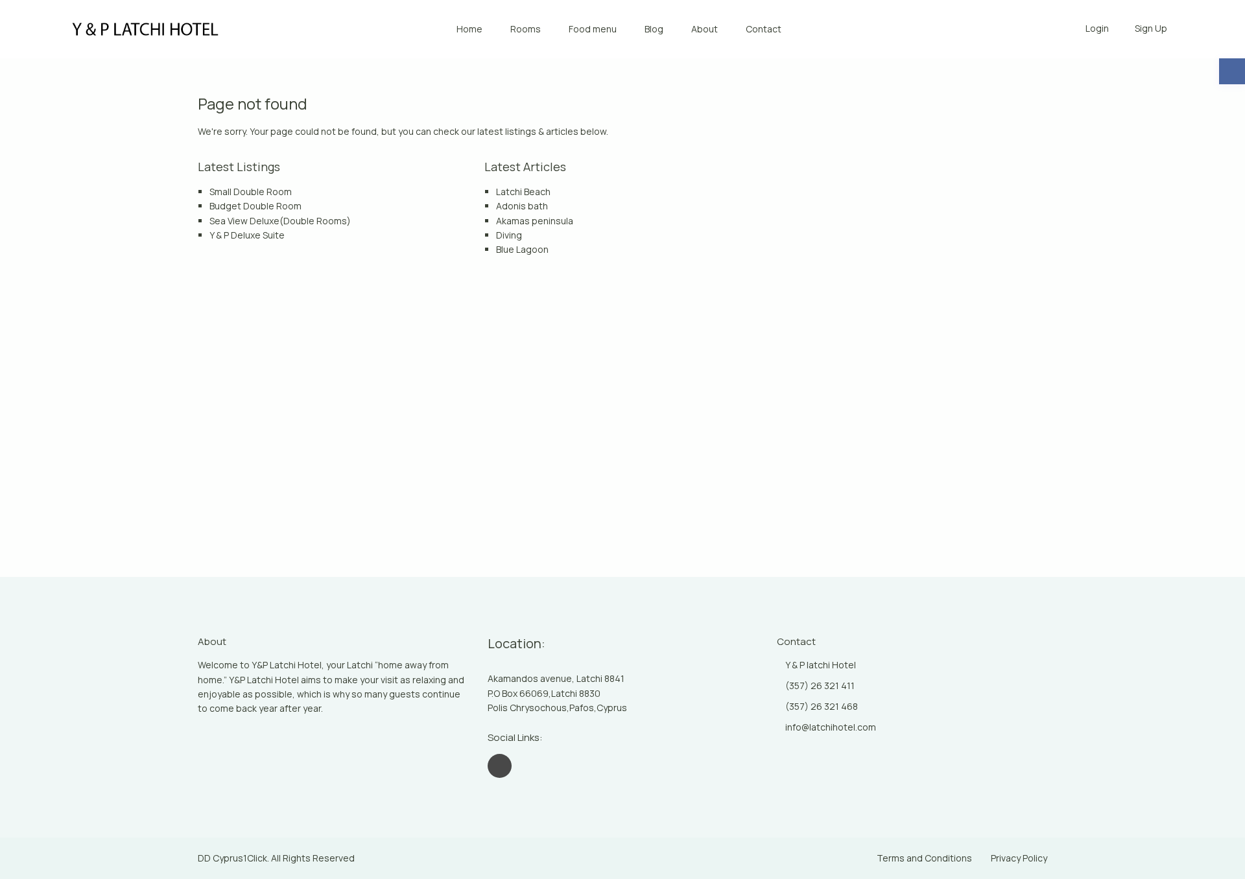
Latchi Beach (523, 191)
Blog (654, 29)
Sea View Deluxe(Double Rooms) (280, 221)
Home (469, 29)
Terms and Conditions (924, 858)
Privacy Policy (1019, 858)
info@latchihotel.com (830, 727)
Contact (763, 29)
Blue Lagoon (522, 249)
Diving (509, 235)
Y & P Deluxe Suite (247, 235)
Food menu (593, 29)
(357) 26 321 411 (820, 685)
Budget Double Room (255, 206)
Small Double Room (250, 191)
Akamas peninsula (534, 221)
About (704, 29)
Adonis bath (522, 206)
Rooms (525, 29)
